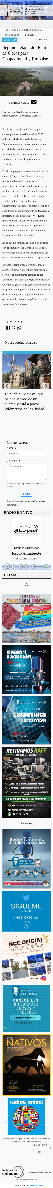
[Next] (46, 386)
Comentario (13, 460)
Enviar (26, 493)
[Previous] (7, 386)
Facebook (26, 823)
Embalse (30, 35)
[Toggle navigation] (6, 24)
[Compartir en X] (13, 328)
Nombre (11, 447)
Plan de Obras (13, 35)
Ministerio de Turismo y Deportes (23, 30)
